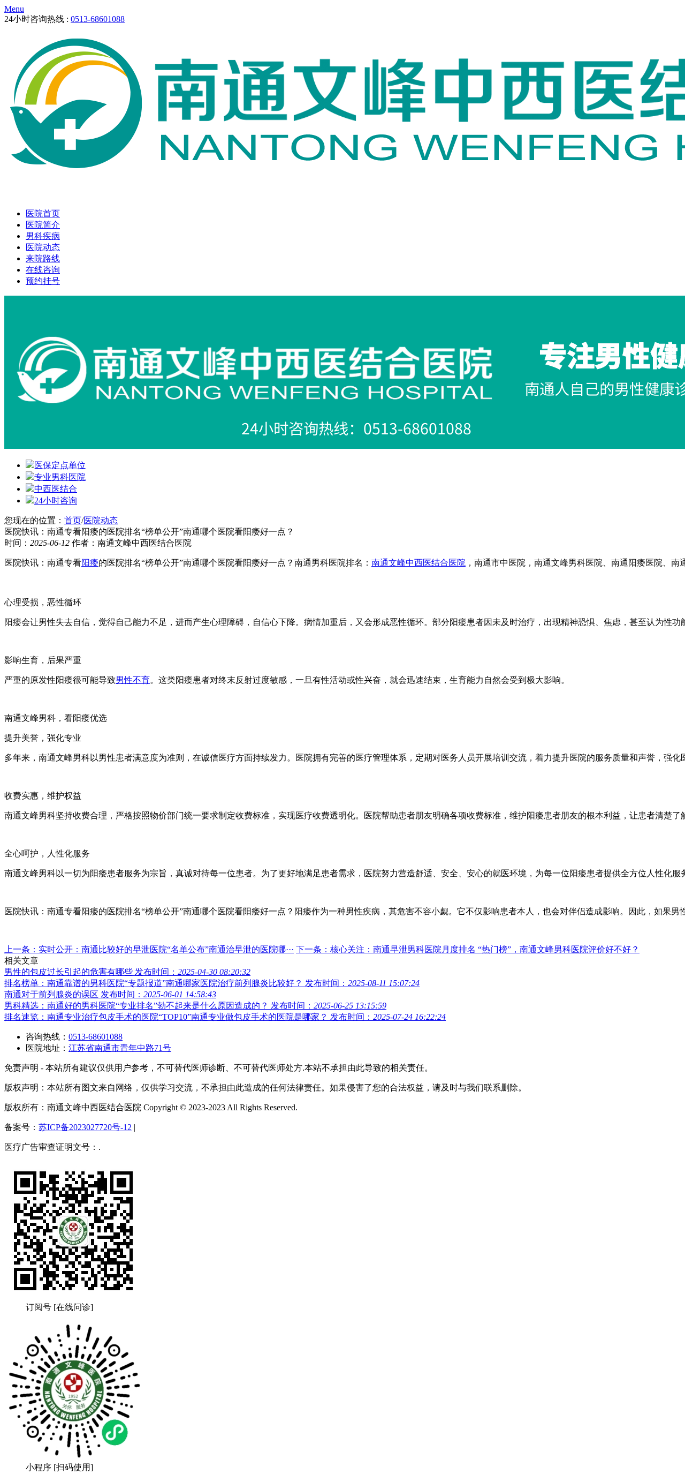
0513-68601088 (98, 19)
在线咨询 (43, 269)
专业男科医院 (60, 477)
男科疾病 (43, 235)
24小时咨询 (55, 500)
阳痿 (89, 562)
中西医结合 (55, 488)
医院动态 (43, 247)
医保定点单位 (60, 465)
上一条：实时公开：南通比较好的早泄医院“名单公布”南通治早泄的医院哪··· (149, 949)
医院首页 (43, 213)
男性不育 (133, 679)
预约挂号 (43, 280)
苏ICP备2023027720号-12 (85, 1127)
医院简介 (43, 224)
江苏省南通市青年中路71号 (119, 1047)
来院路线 (43, 258)
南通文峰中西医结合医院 (418, 562)
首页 (72, 520)
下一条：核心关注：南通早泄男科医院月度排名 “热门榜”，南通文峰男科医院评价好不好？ (468, 949)
